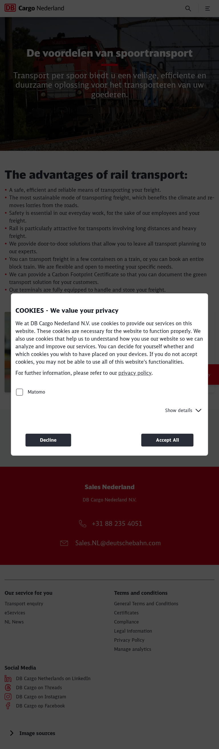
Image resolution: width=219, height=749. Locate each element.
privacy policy (134, 373)
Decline (48, 440)
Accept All (167, 440)
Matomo (35, 392)
